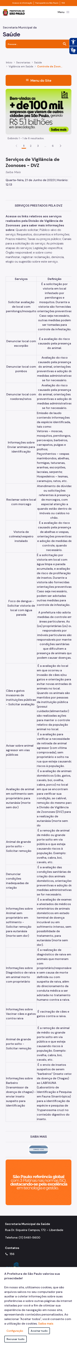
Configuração (15, 1330)
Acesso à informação (22, 3)
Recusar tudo (15, 1339)
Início (9, 62)
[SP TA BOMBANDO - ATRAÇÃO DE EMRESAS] (38, 111)
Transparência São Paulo (46, 3)
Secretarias (23, 62)
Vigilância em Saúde (21, 66)
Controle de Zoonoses (50, 66)
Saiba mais (45, 1323)
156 (63, 3)
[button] (60, 146)
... (45, 146)
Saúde (38, 62)
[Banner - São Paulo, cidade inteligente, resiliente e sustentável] (38, 1182)
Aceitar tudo (39, 1330)
